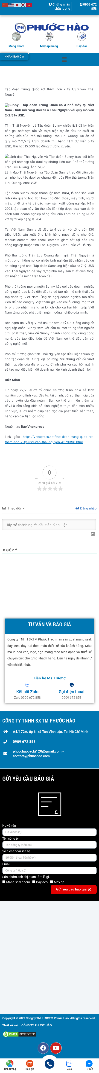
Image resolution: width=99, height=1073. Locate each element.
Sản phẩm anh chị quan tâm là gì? (26, 877)
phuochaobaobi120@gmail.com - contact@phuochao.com (38, 753)
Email (6, 864)
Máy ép (59, 882)
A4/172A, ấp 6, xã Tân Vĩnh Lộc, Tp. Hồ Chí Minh (50, 732)
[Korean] (23, 5)
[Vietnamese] (29, 5)
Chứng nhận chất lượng (61, 6)
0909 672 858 (24, 742)
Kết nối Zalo (27, 691)
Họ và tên (9, 825)
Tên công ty (10, 838)
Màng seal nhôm (18, 882)
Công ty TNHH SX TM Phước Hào (38, 721)
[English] (11, 5)
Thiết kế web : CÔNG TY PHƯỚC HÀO (27, 1025)
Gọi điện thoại (71, 691)
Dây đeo (42, 882)
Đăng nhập (88, 508)
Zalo (69, 1069)
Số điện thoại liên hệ (16, 851)
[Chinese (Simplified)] (5, 5)
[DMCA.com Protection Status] (19, 1034)
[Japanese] (17, 5)
